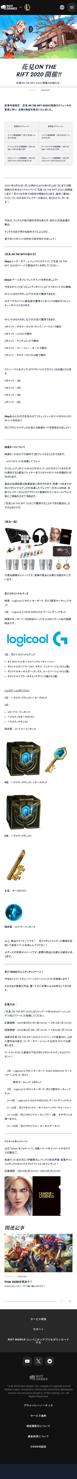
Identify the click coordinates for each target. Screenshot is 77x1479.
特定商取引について (38, 1426)
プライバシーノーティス (38, 1405)
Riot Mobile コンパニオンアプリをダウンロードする (38, 1341)
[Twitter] (38, 1361)
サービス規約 (38, 1415)
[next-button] (70, 1301)
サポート (38, 1329)
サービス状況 (38, 1319)
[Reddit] (49, 1361)
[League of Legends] (27, 7)
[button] (32, 90)
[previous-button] (62, 1301)
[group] (38, 1264)
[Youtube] (27, 1361)
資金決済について (38, 1436)
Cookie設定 (38, 1446)
